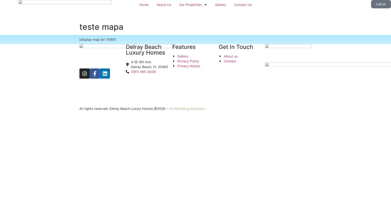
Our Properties (190, 5)
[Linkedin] (105, 73)
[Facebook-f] (95, 73)
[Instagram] (84, 73)
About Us (164, 5)
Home (143, 5)
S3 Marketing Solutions (187, 109)
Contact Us (243, 5)
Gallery (220, 5)
